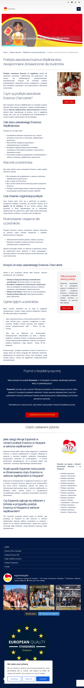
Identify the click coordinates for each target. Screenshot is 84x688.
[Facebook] (68, 2)
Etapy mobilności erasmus (13, 559)
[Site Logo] (9, 9)
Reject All (29, 679)
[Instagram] (75, 2)
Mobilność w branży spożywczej (34, 52)
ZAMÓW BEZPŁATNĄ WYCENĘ (42, 415)
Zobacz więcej (69, 102)
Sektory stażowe (15, 52)
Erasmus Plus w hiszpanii (13, 551)
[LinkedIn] (79, 2)
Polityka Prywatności (11, 563)
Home (5, 52)
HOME (7, 547)
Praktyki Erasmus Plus (12, 555)
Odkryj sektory (66, 308)
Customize (14, 679)
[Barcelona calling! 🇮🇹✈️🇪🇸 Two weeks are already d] (41, 597)
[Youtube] (71, 2)
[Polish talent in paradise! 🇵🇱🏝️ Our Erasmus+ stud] (15, 597)
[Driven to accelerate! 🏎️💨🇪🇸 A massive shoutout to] (68, 597)
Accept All (42, 679)
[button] (79, 9)
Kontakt (7, 567)
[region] (28, 672)
